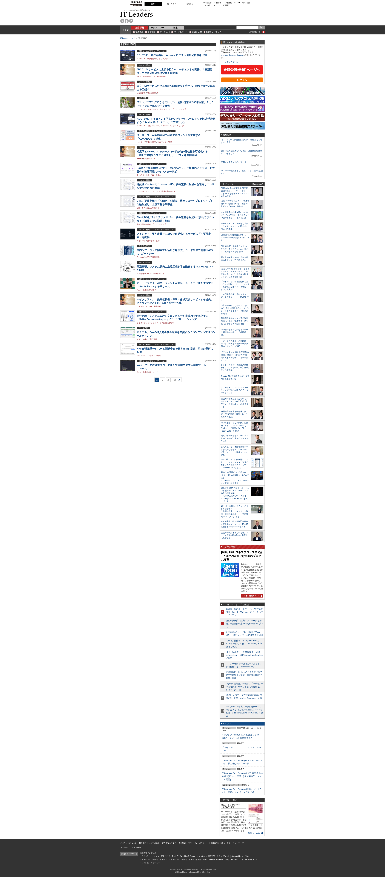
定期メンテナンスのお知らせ (233, 162)
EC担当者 (217, 3)
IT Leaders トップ (127, 38)
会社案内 (182, 843)
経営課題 (140, 27)
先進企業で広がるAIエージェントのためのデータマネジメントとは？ (234, 438)
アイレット (141, 241)
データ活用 (165, 32)
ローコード (153, 372)
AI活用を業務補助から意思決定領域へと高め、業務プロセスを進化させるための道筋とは (234, 321)
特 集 (175, 27)
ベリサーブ (141, 142)
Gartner (140, 257)
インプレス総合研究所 (206, 856)
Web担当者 (207, 3)
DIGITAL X (235, 859)
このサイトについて (128, 843)
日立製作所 (141, 93)
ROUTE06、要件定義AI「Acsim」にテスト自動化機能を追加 (172, 55)
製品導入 (189, 4)
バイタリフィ (142, 306)
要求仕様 (157, 306)
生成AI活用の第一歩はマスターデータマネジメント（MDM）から (235, 297)
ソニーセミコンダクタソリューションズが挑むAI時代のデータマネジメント (234, 390)
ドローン (217, 5)
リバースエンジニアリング (173, 126)
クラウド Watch (223, 856)
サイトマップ (238, 843)
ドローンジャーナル (250, 859)
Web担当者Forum (187, 856)
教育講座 (226, 5)
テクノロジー (157, 27)
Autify (139, 290)
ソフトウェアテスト (163, 59)
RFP (150, 306)
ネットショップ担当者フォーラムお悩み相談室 (188, 859)
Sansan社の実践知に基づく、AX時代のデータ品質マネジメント (235, 237)
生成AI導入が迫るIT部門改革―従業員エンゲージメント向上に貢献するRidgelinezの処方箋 (234, 524)
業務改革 (139, 32)
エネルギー (207, 5)
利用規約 (142, 843)
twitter (122, 21)
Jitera (139, 372)
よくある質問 (135, 847)
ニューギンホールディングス (148, 191)
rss (131, 21)
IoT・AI (237, 3)
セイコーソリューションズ (147, 323)
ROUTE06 (141, 59)
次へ (176, 380)
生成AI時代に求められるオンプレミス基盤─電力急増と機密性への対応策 (234, 535)
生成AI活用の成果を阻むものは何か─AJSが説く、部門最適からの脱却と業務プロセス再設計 (235, 215)
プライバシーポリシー (197, 843)
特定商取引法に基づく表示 (219, 843)
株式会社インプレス (148, 853)
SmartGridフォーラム (240, 856)
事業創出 (152, 32)
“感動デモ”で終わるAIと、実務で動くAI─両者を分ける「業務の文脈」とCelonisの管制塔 (235, 204)
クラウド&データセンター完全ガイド (155, 856)
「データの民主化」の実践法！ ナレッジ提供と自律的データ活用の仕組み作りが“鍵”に (234, 343)
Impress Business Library (232, 55)
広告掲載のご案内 (169, 843)
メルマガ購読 (154, 843)
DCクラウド (171, 4)
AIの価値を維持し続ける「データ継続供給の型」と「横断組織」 (234, 332)
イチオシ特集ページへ (250, 596)
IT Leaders (136, 14)
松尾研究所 (147, 159)
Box (146, 339)
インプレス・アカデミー (150, 863)
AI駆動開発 (161, 76)
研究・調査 (246, 3)
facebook (127, 21)
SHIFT (139, 159)
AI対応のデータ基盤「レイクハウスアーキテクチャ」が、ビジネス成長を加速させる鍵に (234, 249)
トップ (125, 30)
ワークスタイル (181, 32)
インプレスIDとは (230, 62)
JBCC (139, 76)
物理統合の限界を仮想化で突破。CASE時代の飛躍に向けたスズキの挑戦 (234, 414)
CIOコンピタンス (213, 32)
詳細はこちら (254, 833)
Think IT (175, 856)
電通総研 (140, 274)
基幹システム (165, 109)
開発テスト (153, 290)
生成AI (158, 175)
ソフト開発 (227, 3)
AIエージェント (149, 76)
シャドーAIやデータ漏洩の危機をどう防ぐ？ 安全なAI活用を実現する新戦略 (235, 367)
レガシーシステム (153, 126)
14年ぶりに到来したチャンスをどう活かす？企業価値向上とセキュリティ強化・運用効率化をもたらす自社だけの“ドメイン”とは (234, 511)
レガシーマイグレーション (147, 109)
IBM (143, 356)
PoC (152, 175)
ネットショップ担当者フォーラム (153, 859)
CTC (138, 208)
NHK (139, 356)
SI (158, 93)
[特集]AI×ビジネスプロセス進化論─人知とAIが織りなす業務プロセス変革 (242, 556)
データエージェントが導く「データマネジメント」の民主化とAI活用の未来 (234, 226)
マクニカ (140, 339)
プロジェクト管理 (179, 109)
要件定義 (150, 59)
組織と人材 (197, 32)
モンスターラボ (143, 175)
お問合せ (124, 847)
